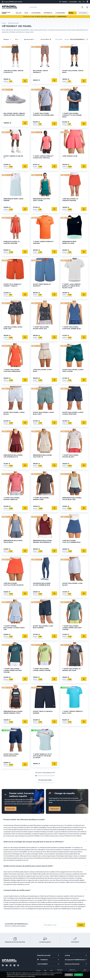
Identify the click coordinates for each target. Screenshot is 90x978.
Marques (6, 39)
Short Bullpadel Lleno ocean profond (72, 413)
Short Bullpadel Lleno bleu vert (43, 413)
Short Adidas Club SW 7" (13, 156)
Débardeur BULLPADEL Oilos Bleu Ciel (71, 498)
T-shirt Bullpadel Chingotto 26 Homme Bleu (72, 115)
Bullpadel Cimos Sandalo (40, 71)
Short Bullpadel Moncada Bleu (11, 755)
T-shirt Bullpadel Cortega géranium (12, 370)
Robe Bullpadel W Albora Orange (11, 242)
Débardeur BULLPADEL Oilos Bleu (13, 541)
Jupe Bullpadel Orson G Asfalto (13, 71)
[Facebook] (3, 965)
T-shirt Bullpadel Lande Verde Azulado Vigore (71, 627)
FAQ (45, 970)
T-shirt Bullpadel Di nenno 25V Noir (71, 669)
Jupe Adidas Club (69, 156)
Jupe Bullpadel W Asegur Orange (70, 199)
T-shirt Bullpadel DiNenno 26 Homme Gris (43, 114)
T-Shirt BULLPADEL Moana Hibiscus (12, 498)
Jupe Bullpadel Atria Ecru (42, 370)
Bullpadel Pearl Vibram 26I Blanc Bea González (14, 114)
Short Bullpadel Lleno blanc (14, 413)
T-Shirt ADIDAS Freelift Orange (43, 242)
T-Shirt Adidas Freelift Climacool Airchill (43, 156)
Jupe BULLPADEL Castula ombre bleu (71, 541)
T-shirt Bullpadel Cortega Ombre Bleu (71, 327)
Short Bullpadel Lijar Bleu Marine (43, 626)
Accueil (4, 23)
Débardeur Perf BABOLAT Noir (69, 242)
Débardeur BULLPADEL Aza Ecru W (42, 456)
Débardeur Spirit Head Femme (13, 199)
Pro (84, 1)
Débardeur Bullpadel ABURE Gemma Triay (13, 712)
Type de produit (28, 39)
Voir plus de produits (45, 780)
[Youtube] (7, 965)
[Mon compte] (82, 7)
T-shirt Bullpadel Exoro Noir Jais (41, 327)
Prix (16, 39)
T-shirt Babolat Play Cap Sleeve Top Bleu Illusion (42, 756)
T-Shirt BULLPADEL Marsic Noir (41, 498)
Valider (80, 925)
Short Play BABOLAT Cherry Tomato (13, 285)
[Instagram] (14, 965)
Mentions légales (59, 970)
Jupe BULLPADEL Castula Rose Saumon (13, 584)
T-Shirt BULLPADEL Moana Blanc (70, 456)
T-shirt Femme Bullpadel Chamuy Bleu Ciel (14, 627)
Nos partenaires (85, 970)
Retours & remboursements (72, 970)
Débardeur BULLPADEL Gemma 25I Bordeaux (42, 541)
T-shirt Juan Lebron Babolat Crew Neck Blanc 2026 (71, 286)
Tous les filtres (44, 39)
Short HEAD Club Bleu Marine (43, 712)
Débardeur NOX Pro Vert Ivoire (41, 199)
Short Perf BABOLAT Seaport (42, 285)
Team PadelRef (73, 1)
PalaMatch (64, 1)
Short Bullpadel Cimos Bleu (72, 71)
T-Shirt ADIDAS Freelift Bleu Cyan (72, 712)
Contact (38, 970)
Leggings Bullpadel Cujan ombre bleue (42, 584)
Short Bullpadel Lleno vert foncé (72, 370)
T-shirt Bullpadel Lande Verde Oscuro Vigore (13, 670)
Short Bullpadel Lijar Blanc (72, 584)
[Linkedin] (10, 965)
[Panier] (87, 7)
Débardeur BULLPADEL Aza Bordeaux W (13, 456)
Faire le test (10, 809)
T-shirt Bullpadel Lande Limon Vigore (42, 669)
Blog (80, 1)
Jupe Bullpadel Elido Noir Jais (13, 327)
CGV (51, 970)
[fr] (87, 1)
